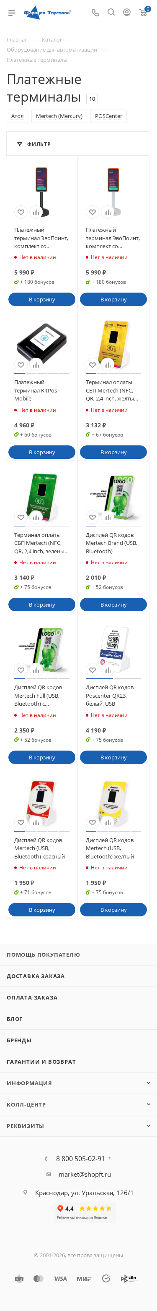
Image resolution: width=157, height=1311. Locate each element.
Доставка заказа (36, 976)
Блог (15, 1019)
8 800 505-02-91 (80, 1158)
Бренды (19, 1040)
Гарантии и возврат (41, 1061)
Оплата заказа (32, 997)
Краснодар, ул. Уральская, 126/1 (84, 1192)
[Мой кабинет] (127, 13)
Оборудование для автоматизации (52, 49)
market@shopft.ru (85, 1174)
